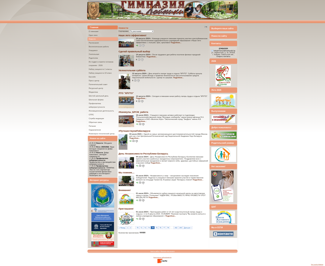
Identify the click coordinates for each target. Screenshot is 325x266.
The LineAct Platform (317, 264)
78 (168, 228)
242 (176, 228)
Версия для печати (168, 251)
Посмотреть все (95, 175)
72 (145, 228)
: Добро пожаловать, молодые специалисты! (99, 154)
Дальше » (187, 228)
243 (180, 228)
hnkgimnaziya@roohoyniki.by (224, 51)
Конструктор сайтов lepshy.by (162, 257)
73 (149, 228)
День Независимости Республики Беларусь (143, 153)
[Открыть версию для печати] (206, 26)
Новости (123, 28)
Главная (94, 27)
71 (141, 228)
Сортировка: (124, 31)
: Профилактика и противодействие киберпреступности (102, 161)
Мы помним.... (126, 172)
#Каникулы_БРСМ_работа (133, 112)
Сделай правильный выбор (134, 51)
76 (160, 228)
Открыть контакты (223, 56)
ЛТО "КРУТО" (126, 93)
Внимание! (125, 190)
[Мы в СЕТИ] (223, 236)
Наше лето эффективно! (132, 35)
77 (164, 228)
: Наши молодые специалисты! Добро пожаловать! (101, 149)
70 (137, 228)
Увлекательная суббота (132, 70)
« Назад (122, 228)
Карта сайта (154, 251)
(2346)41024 (223, 48)
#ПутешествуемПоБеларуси (134, 131)
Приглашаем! (126, 208)
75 (156, 228)
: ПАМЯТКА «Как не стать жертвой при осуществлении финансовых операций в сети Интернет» (101, 169)
